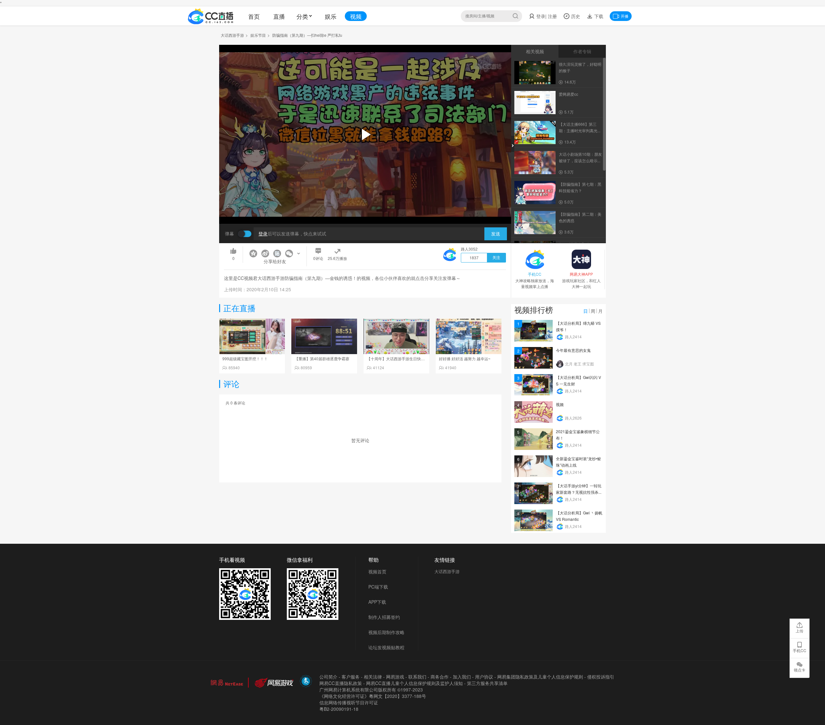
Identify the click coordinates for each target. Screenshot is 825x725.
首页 (254, 16)
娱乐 (330, 16)
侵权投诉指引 (600, 676)
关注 (496, 257)
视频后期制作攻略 (386, 632)
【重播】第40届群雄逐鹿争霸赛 (322, 358)
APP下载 (377, 602)
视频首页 (377, 571)
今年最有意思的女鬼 (573, 350)
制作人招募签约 (384, 617)
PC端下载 (378, 586)
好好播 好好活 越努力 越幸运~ (464, 358)
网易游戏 (395, 676)
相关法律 (373, 676)
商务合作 (440, 676)
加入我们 (462, 676)
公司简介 (328, 676)
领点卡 (799, 669)
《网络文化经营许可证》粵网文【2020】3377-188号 (372, 696)
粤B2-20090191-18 (338, 709)
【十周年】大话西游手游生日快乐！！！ (401, 358)
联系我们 (417, 676)
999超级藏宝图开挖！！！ (245, 358)
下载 (598, 16)
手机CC (799, 650)
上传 (799, 630)
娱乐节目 (258, 35)
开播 (624, 16)
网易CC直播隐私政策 (340, 683)
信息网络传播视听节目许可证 (348, 702)
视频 (356, 16)
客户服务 (351, 676)
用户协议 (484, 676)
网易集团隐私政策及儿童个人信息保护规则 (540, 676)
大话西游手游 (232, 35)
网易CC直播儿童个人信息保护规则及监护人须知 (414, 683)
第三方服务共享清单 (487, 683)
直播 (279, 16)
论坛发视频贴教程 (386, 647)
